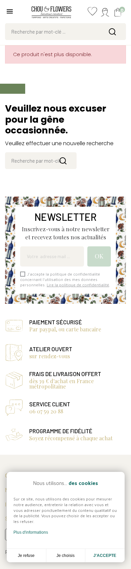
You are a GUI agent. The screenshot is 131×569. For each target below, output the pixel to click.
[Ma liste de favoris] (92, 13)
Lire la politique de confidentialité (78, 284)
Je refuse (26, 555)
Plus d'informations (30, 532)
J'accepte (104, 555)
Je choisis (65, 555)
